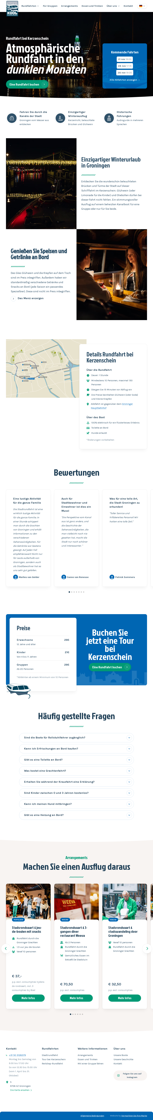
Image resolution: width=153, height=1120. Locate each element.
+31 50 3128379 (17, 1055)
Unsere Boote (121, 1055)
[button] (30, 6)
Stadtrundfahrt (50, 1055)
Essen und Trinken (92, 5)
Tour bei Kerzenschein (54, 1059)
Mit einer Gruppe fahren (90, 1063)
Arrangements (69, 5)
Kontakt (128, 5)
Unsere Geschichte (123, 1059)
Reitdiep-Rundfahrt (52, 1063)
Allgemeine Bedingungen (92, 1115)
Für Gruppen (50, 5)
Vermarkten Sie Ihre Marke (134, 1115)
